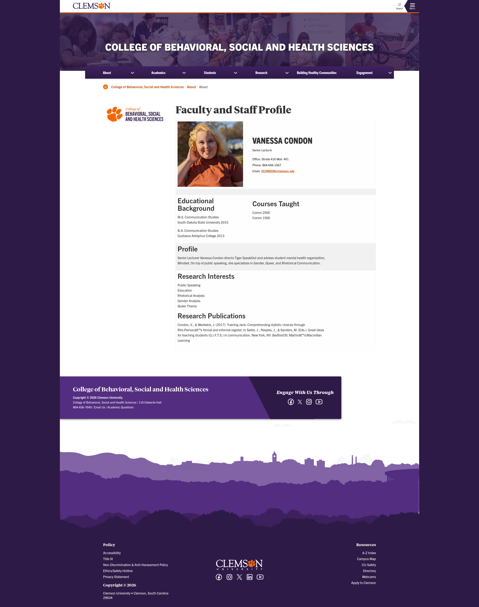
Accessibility (112, 553)
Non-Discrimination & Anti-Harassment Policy (135, 565)
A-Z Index (369, 553)
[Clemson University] (91, 9)
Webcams (369, 576)
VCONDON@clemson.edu (278, 171)
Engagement (364, 72)
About (107, 72)
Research (261, 72)
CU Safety (369, 565)
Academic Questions (120, 407)
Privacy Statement (116, 576)
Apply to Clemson (363, 582)
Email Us (99, 407)
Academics (158, 72)
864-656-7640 (82, 407)
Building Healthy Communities (316, 72)
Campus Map (366, 559)
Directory (369, 571)
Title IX (108, 559)
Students (210, 72)
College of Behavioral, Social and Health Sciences (147, 87)
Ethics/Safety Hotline (118, 571)
